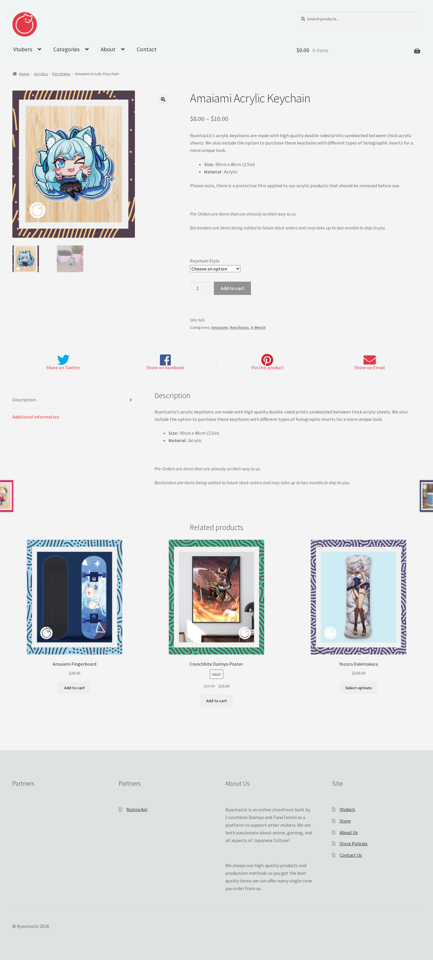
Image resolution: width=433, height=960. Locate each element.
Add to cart (232, 288)
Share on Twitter (63, 367)
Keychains (61, 73)
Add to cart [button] (74, 687)
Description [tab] (24, 400)
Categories (66, 49)
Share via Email (369, 367)
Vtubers (22, 49)
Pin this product (267, 367)
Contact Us (351, 855)
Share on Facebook (165, 367)
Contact (147, 49)
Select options (358, 687)
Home (24, 73)
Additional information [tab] (35, 417)
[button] (163, 99)
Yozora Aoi (136, 809)
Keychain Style (204, 261)
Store (345, 821)
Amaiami (219, 327)
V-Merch (258, 327)
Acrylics (41, 73)
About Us (349, 832)
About (108, 49)
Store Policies (354, 843)
